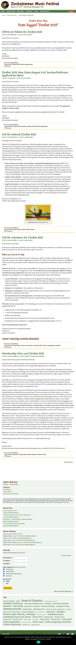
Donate (71, 11)
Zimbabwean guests (56, 614)
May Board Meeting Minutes (11, 521)
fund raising (18, 606)
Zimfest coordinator (26, 622)
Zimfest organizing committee (52, 345)
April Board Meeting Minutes (11, 526)
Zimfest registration (12, 624)
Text (7, 583)
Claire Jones (28, 137)
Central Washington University (50, 601)
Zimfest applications (27, 64)
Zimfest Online (38, 622)
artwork (14, 229)
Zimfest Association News (10, 494)
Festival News (14, 62)
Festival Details (7, 491)
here (19, 44)
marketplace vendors (63, 606)
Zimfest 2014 (37, 617)
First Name (7, 560)
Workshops (20, 11)
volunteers (30, 345)
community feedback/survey (33, 604)
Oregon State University (19, 126)
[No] (74, 640)
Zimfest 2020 (27, 619)
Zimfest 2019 (17, 619)
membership (22, 454)
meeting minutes (12, 608)
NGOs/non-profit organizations (55, 609)
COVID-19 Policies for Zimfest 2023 (22, 32)
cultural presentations (61, 603)
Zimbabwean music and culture (17, 617)
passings (68, 609)
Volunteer (29, 11)
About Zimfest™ (45, 11)
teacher (69, 48)
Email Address (8, 558)
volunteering (50, 612)
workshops (31, 614)
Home (3, 11)
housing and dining (48, 606)
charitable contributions (13, 603)
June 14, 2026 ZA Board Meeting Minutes (25, 536)
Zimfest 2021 (35, 619)
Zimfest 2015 (48, 617)
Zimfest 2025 (11, 11)
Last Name (6, 563)
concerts (47, 603)
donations (15, 454)
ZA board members (41, 614)
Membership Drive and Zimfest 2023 (23, 353)
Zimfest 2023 (16, 64)
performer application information (45, 112)
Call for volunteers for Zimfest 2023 (22, 237)
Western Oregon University (14, 614)
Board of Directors (32, 600)
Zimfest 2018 (7, 619)
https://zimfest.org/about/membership (38, 399)
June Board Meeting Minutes (11, 517)
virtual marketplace (40, 612)
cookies (12, 637)
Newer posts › (68, 462)
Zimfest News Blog (12, 15)
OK (38, 642)
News (36, 11)
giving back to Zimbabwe (32, 606)
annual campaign (8, 601)
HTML (7, 581)
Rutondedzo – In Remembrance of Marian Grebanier (17, 519)
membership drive (32, 454)
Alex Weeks (28, 35)
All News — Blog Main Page (10, 484)
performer (8, 50)
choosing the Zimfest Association (26, 420)
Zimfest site (26, 625)
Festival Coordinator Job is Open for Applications (17, 515)
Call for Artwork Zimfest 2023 (19, 134)
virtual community (28, 612)
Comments (9, 576)
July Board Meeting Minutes (11, 513)
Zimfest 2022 (44, 619)
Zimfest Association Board (34, 356)
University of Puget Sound (11, 612)
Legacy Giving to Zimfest (10, 510)
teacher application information (20, 112)
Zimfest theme (30, 229)
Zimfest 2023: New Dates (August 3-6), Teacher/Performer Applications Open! (35, 74)
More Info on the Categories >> (63, 591)
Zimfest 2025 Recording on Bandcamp (14, 523)
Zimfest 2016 (59, 617)
